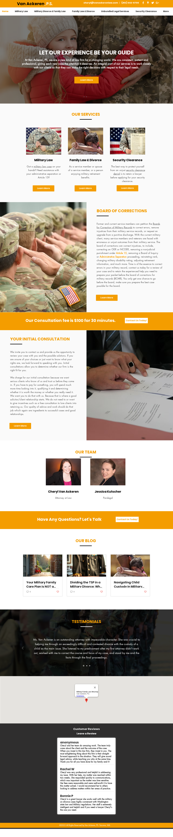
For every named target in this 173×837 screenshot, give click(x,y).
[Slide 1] (83, 665)
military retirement (90, 173)
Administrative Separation (113, 256)
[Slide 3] (89, 665)
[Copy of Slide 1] (86, 96)
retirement (149, 260)
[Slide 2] (86, 665)
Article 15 (121, 253)
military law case (43, 166)
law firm (79, 60)
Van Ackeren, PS (91, 825)
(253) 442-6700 (130, 2)
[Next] (158, 59)
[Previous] (15, 59)
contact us (134, 267)
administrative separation (45, 173)
